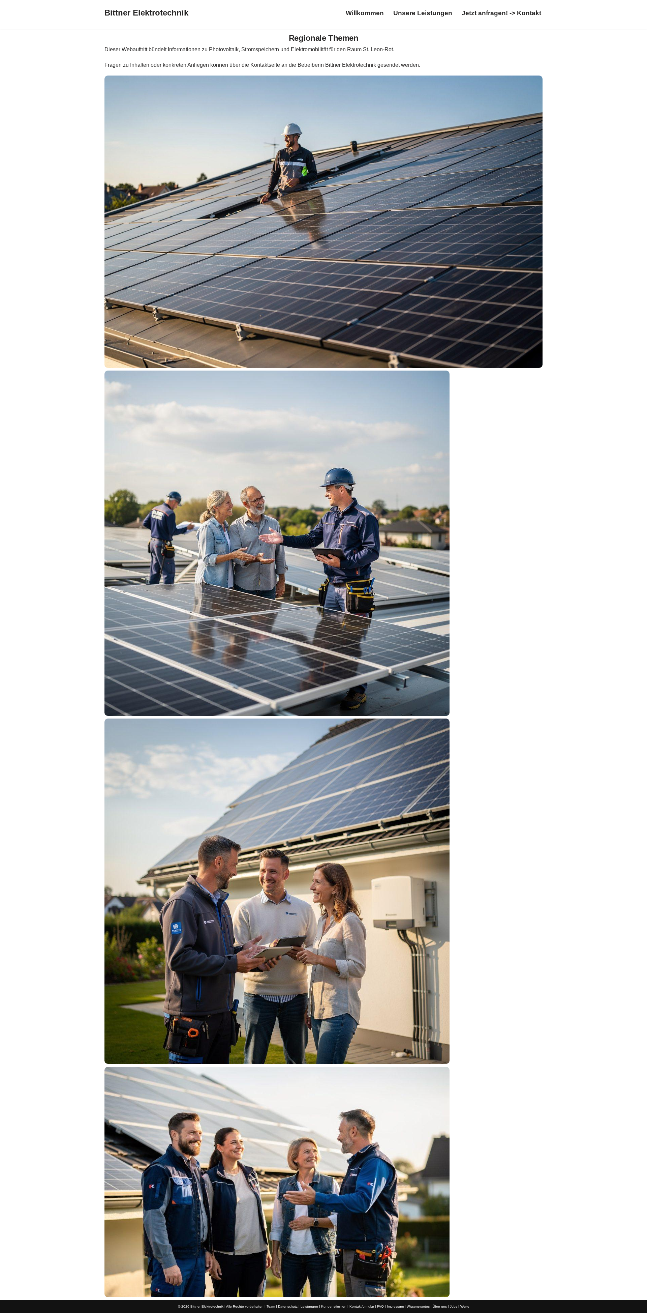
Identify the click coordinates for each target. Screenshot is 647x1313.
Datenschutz (288, 1306)
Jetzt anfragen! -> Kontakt (501, 13)
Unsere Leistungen (422, 13)
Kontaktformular (361, 1306)
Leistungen (309, 1306)
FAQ (380, 1306)
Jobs (453, 1306)
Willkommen (365, 13)
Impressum (395, 1306)
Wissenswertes (418, 1306)
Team (271, 1306)
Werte (464, 1306)
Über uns (440, 1306)
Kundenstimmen (333, 1306)
